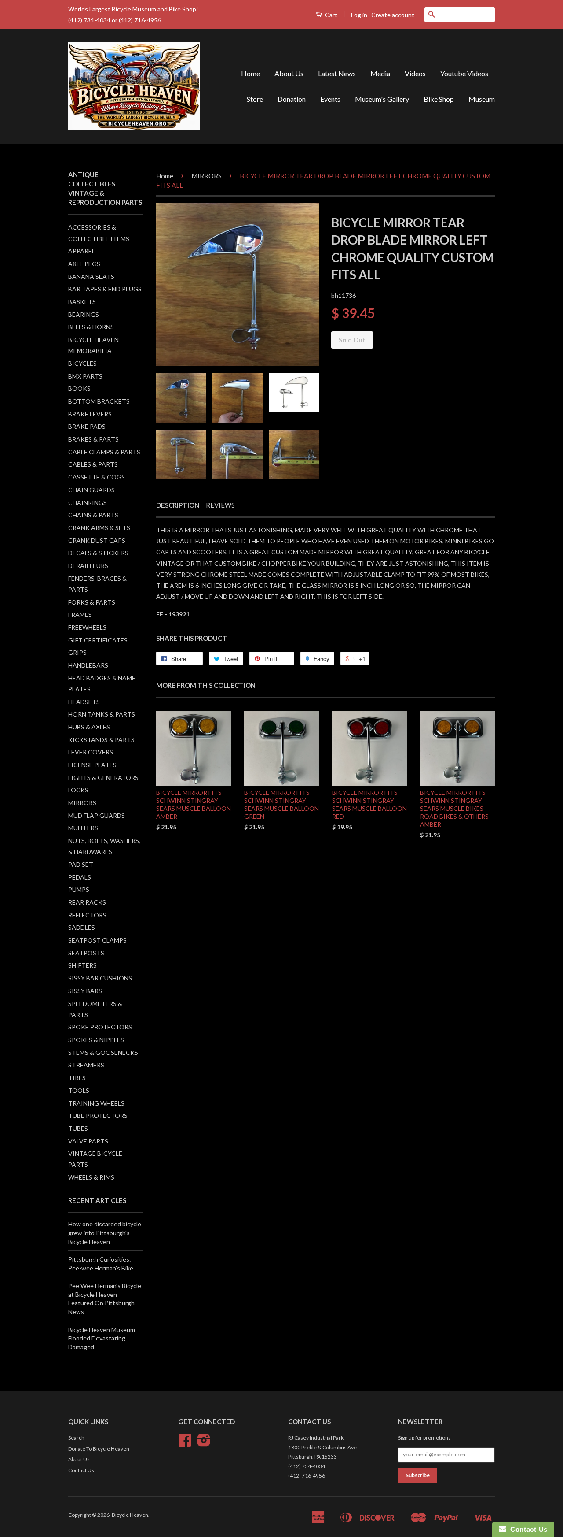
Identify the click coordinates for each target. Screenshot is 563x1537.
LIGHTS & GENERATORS (103, 777)
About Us (288, 73)
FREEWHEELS (87, 627)
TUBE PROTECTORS (98, 1115)
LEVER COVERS (90, 752)
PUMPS (78, 889)
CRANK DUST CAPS (96, 540)
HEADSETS (84, 701)
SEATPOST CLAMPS (97, 940)
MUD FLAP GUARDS (96, 815)
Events (330, 99)
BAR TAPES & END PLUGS (105, 289)
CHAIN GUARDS (91, 490)
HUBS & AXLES (89, 727)
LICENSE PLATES (92, 764)
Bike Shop (439, 99)
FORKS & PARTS (91, 602)
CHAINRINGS (87, 502)
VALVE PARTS (88, 1141)
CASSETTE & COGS (96, 477)
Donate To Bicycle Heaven (98, 1448)
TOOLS (78, 1090)
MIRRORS (82, 802)
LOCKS (78, 790)
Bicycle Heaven (130, 1514)
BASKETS (82, 301)
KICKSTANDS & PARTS (101, 739)
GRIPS (77, 652)
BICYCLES (82, 363)
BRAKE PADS (87, 426)
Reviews (220, 505)
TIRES (77, 1077)
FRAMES (80, 614)
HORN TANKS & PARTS (101, 714)
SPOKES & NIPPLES (96, 1039)
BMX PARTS (85, 376)
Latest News (337, 73)
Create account (392, 15)
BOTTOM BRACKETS (99, 401)
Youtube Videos (464, 73)
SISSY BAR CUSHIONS (100, 978)
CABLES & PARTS (93, 464)
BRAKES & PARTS (93, 439)
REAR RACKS (87, 902)
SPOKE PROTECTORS (100, 1027)
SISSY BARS (85, 991)
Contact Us (81, 1470)
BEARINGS (83, 314)
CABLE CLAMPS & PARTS (104, 452)
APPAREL (81, 251)
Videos (415, 73)
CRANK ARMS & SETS (99, 527)
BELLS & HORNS (91, 326)
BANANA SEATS (91, 276)
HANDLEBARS (88, 665)
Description (177, 505)
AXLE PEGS (84, 263)
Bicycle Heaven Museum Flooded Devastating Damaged (101, 1338)
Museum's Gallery (382, 99)
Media (380, 73)
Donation (292, 99)
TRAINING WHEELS (96, 1103)
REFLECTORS (87, 915)
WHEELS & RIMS (91, 1177)
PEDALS (79, 877)
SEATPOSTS (86, 953)
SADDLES (81, 927)
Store (255, 99)
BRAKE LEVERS (90, 414)
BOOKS (79, 388)
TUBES (78, 1128)
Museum (481, 99)
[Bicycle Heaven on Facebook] (184, 1443)
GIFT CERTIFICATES (98, 640)
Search (76, 1437)
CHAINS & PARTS (93, 515)
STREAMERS (86, 1065)
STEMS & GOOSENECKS (103, 1052)
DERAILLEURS (88, 565)
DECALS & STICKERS (98, 553)
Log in (359, 15)
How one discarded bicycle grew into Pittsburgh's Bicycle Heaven (104, 1232)
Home (250, 73)
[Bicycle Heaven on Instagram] (204, 1443)
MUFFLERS (83, 828)
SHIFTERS (82, 965)
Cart (330, 15)
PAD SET (80, 864)
